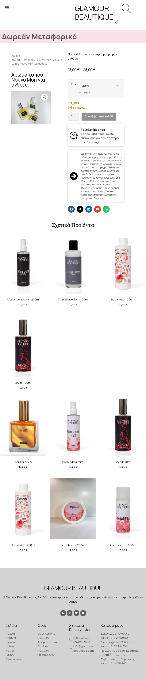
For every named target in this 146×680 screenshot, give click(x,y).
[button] (7, 8)
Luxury (40, 60)
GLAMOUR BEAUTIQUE (73, 588)
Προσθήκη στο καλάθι (98, 116)
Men (48, 60)
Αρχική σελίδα (15, 58)
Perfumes (28, 60)
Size (73, 84)
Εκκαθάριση (84, 92)
